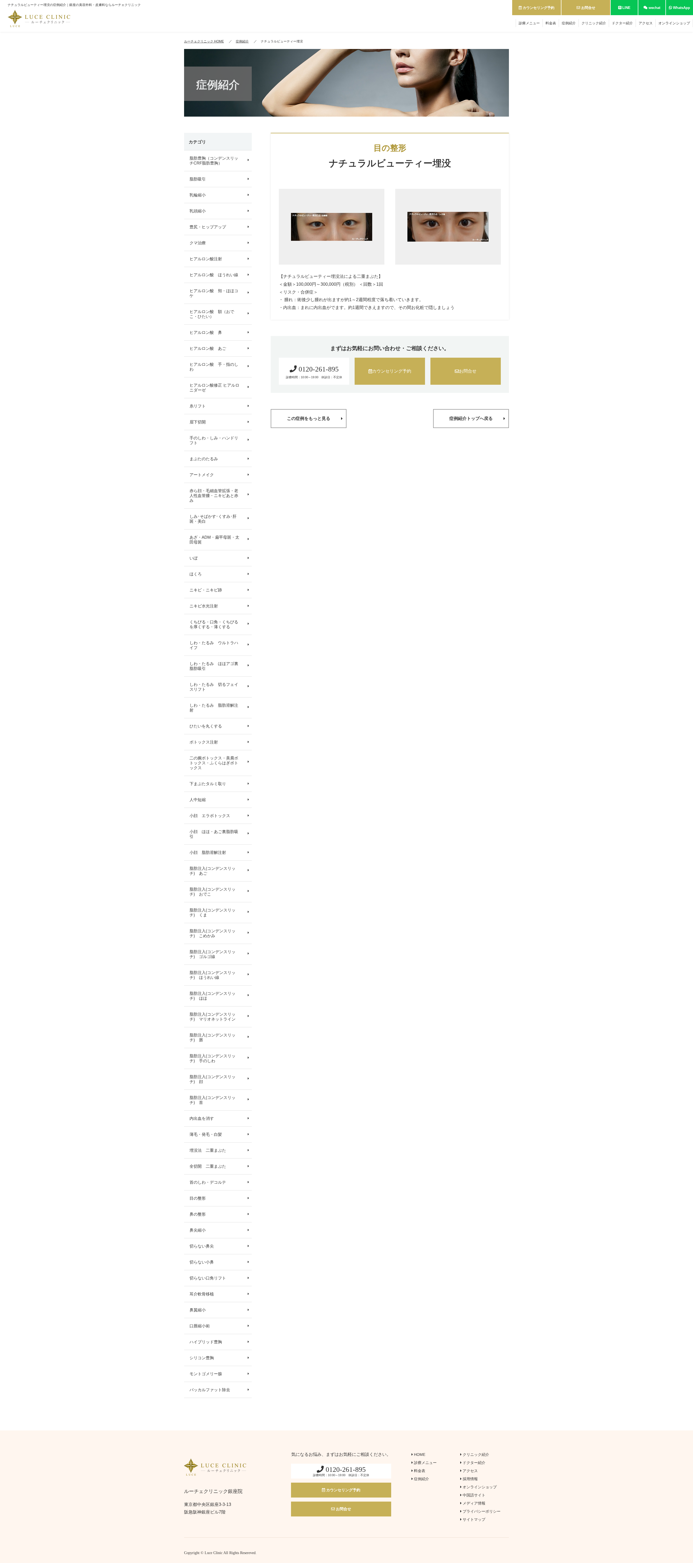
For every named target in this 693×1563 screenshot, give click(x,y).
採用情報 (470, 1479)
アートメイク (201, 474)
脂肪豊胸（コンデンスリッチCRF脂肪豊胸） (213, 160)
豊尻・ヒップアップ (207, 227)
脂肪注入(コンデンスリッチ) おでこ (212, 891)
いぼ (193, 558)
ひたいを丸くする (205, 726)
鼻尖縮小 (197, 1230)
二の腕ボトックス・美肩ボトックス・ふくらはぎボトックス (213, 763)
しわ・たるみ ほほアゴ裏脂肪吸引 (213, 666)
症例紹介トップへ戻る (471, 418)
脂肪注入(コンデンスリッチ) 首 (212, 1100)
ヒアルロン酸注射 (205, 258)
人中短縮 (197, 799)
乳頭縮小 (197, 211)
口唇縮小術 (199, 1326)
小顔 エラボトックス (209, 815)
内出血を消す (201, 1118)
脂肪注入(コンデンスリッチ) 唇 (212, 1037)
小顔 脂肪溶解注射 (207, 852)
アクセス (646, 23)
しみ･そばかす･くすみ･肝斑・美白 (213, 519)
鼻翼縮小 (197, 1310)
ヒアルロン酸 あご (207, 348)
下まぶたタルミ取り (207, 783)
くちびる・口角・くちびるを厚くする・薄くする (213, 624)
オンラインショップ (674, 23)
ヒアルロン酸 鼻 (205, 332)
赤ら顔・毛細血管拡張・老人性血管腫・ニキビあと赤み (213, 495)
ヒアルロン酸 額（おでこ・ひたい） (211, 314)
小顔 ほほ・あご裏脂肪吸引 (213, 834)
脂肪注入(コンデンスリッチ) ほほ (212, 996)
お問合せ (587, 8)
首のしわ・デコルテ (207, 1182)
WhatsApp (681, 8)
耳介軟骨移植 (201, 1294)
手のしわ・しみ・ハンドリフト (213, 440)
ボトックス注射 (203, 742)
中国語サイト (473, 1495)
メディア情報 (473, 1503)
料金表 (550, 23)
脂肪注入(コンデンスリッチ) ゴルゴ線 (212, 954)
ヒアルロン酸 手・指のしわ (213, 366)
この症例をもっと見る (308, 418)
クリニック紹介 (593, 23)
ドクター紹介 (622, 23)
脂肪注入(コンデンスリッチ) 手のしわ (212, 1058)
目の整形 (197, 1198)
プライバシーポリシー (481, 1511)
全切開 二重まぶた (207, 1166)
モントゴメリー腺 (205, 1373)
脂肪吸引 (197, 179)
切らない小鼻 (201, 1262)
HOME (419, 1454)
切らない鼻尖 (201, 1246)
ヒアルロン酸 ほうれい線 (213, 274)
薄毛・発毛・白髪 (205, 1134)
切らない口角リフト (207, 1278)
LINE (625, 8)
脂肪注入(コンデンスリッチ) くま (212, 912)
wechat (654, 8)
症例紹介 (569, 23)
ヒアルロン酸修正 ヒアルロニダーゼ (214, 387)
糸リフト (197, 406)
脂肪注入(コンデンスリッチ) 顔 (212, 1079)
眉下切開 (197, 422)
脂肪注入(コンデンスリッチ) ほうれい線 (212, 975)
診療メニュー (529, 23)
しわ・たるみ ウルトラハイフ (213, 645)
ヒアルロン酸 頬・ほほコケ (213, 293)
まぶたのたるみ (203, 458)
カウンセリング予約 (538, 8)
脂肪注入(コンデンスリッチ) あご (212, 871)
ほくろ (195, 574)
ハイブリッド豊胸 (205, 1342)
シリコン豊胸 (201, 1357)
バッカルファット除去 (209, 1389)
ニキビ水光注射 (203, 606)
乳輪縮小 (197, 195)
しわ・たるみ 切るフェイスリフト (213, 687)
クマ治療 (197, 243)
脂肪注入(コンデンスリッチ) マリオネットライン (212, 1016)
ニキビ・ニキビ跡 (205, 590)
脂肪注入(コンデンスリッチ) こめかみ (212, 933)
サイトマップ (473, 1519)
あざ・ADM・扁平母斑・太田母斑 (214, 539)
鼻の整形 (197, 1214)
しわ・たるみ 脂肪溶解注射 (213, 707)
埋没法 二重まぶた (207, 1150)
